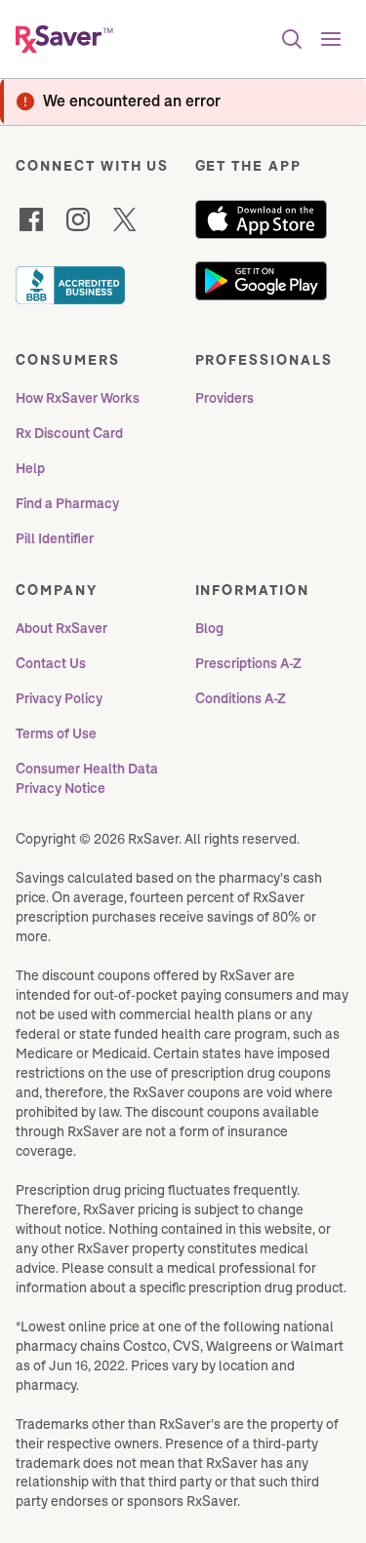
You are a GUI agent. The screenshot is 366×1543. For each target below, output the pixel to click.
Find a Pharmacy (67, 503)
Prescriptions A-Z (248, 663)
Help (30, 468)
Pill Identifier (55, 538)
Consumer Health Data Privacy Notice (88, 778)
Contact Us (51, 663)
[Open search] (291, 39)
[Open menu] (330, 39)
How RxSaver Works (78, 398)
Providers (224, 398)
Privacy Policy (59, 698)
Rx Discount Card (69, 433)
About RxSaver (61, 628)
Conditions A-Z (240, 698)
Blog (209, 628)
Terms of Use (56, 733)
